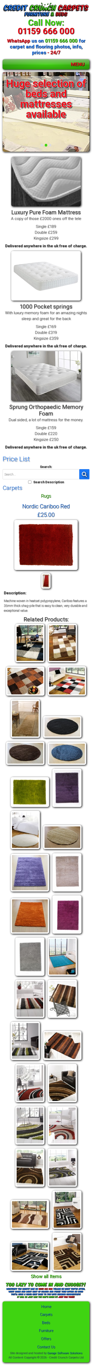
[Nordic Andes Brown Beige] (62, 662)
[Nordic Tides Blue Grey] (29, 1271)
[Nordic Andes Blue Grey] (30, 662)
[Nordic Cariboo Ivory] (25, 849)
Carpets (46, 1314)
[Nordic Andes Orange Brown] (25, 696)
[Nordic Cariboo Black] (62, 738)
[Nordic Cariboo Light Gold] (62, 849)
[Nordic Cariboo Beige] (25, 738)
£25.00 (46, 514)
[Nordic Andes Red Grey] (67, 696)
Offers (46, 1339)
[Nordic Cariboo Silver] (30, 976)
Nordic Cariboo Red (46, 506)
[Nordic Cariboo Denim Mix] (67, 765)
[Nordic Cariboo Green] (29, 807)
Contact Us (46, 1347)
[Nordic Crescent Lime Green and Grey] (30, 1145)
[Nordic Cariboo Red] (45, 570)
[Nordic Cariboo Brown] (25, 765)
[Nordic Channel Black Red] (30, 1018)
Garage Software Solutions (64, 1353)
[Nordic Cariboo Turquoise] (62, 976)
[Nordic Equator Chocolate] (30, 1187)
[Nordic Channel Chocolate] (62, 1018)
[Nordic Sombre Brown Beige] (29, 1229)
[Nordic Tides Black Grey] (67, 1229)
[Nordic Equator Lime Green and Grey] (62, 1187)
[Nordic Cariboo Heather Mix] (67, 807)
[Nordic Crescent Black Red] (30, 1102)
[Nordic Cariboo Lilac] (29, 892)
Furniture (46, 1330)
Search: (46, 467)
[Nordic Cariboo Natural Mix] (67, 892)
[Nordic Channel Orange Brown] (62, 1060)
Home (46, 1306)
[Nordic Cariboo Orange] (29, 934)
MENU (78, 64)
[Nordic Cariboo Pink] (67, 934)
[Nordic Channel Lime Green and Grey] (25, 1060)
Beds (46, 1323)
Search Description (48, 482)
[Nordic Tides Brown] (67, 1271)
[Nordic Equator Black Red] (62, 1145)
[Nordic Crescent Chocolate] (62, 1102)
